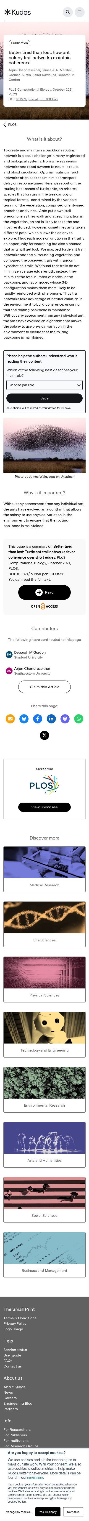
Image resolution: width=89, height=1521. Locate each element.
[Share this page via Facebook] (37, 718)
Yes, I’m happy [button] (48, 1512)
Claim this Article (44, 687)
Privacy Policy (14, 1323)
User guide (12, 1355)
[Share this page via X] (44, 735)
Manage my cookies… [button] (19, 1512)
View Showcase (44, 807)
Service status (15, 1350)
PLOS (12, 124)
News (8, 1392)
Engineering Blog (17, 1403)
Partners (10, 1409)
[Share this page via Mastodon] (65, 718)
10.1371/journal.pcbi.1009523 (37, 99)
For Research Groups (20, 1446)
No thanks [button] (73, 1512)
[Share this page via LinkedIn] (51, 718)
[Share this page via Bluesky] (24, 718)
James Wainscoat (42, 476)
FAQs (7, 1361)
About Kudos (14, 1387)
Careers (10, 1398)
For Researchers (17, 1429)
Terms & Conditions (19, 1318)
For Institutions (16, 1440)
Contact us (12, 1366)
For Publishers (15, 1435)
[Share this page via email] (10, 718)
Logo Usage (13, 1329)
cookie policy (35, 1477)
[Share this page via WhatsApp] (78, 718)
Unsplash (67, 476)
